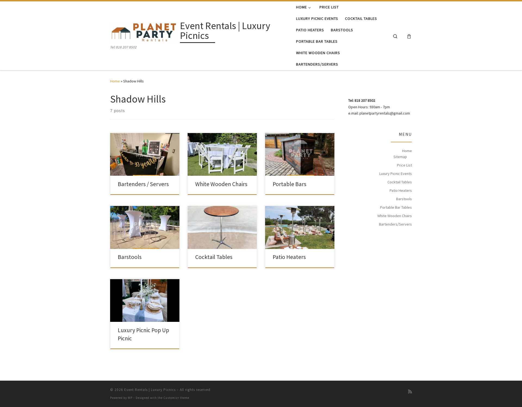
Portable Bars (289, 184)
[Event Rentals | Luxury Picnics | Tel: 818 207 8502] (144, 32)
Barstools (130, 257)
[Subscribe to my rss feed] (410, 391)
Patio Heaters (289, 257)
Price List (404, 165)
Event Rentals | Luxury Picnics (150, 389)
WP (130, 398)
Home (115, 81)
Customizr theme (176, 398)
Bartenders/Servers (395, 224)
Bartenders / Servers (143, 184)
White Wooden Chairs (221, 184)
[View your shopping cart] (409, 35)
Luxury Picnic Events (395, 173)
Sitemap (400, 156)
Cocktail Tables (213, 257)
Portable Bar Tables (396, 207)
